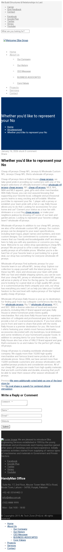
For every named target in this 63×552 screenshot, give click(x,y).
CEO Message (24, 71)
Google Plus (13, 19)
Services (14, 90)
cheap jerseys (46, 179)
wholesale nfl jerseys (41, 304)
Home (13, 51)
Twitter (10, 21)
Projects (14, 87)
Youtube (11, 26)
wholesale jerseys (14, 304)
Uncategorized (14, 129)
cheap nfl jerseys (37, 187)
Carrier (10, 7)
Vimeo (10, 24)
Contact (11, 12)
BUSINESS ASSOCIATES (29, 77)
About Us (14, 54)
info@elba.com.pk (11, 497)
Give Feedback (14, 9)
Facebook (12, 16)
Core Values (23, 83)
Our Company (24, 59)
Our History (22, 65)
